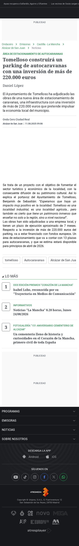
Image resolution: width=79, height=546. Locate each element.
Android (33, 457)
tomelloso (11, 260)
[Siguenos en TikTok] (25, 477)
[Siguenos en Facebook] (44, 477)
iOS (53, 457)
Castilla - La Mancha (48, 44)
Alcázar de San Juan (13, 47)
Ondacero (7, 44)
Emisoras (25, 44)
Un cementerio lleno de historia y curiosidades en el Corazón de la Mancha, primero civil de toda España (44, 338)
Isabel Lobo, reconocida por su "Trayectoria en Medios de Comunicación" (44, 292)
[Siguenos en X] (54, 477)
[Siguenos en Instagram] (35, 477)
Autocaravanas (34, 260)
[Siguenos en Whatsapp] (63, 477)
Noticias (36, 47)
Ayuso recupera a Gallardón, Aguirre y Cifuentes (25, 4)
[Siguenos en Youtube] (15, 477)
